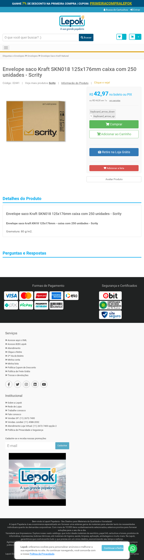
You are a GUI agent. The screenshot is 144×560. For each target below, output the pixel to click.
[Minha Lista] (121, 37)
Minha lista (13, 363)
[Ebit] (110, 295)
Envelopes (33, 56)
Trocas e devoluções (18, 375)
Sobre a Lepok (15, 402)
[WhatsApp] (132, 548)
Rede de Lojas (15, 406)
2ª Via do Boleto (16, 356)
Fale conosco (14, 414)
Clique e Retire (15, 352)
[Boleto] (56, 305)
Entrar (136, 9)
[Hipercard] (41, 295)
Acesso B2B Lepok (17, 344)
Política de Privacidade (42, 553)
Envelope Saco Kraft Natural (55, 56)
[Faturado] (41, 305)
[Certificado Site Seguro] (110, 314)
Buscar (87, 37)
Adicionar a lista (115, 168)
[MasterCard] (26, 295)
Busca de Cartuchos (116, 9)
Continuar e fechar (113, 548)
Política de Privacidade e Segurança (25, 430)
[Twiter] (17, 384)
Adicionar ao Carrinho (115, 134)
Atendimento (14, 348)
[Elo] (71, 295)
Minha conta (14, 359)
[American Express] (56, 295)
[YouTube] (43, 384)
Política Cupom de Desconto (22, 367)
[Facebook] (8, 384)
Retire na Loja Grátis (115, 152)
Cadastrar (62, 445)
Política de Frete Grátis (19, 371)
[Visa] (11, 295)
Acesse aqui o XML (17, 340)
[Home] (72, 22)
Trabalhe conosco (17, 410)
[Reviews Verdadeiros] (110, 305)
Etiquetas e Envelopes (13, 56)
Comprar (115, 124)
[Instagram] (26, 384)
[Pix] (11, 305)
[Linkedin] (35, 384)
